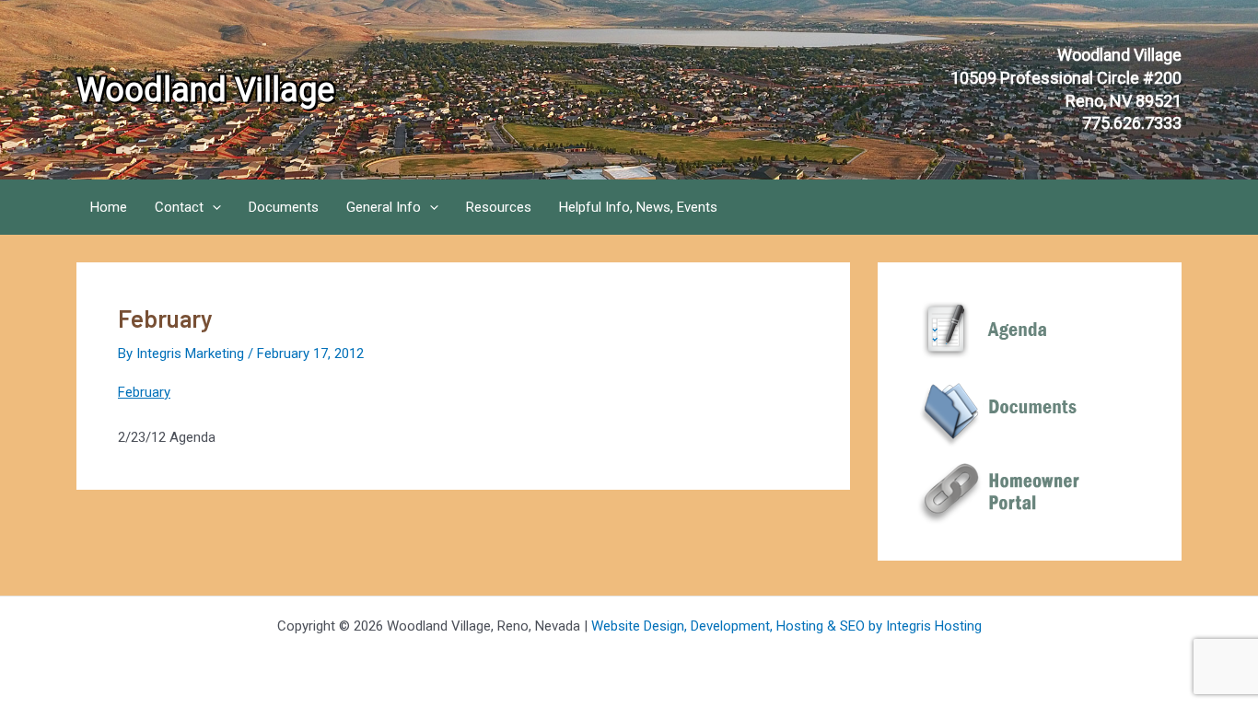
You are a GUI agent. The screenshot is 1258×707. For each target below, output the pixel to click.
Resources (498, 207)
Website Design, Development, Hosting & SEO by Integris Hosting (786, 626)
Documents (284, 207)
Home (108, 207)
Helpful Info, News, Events (638, 207)
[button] (212, 207)
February (144, 392)
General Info (383, 207)
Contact (179, 207)
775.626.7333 (1132, 123)
